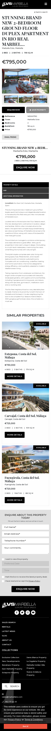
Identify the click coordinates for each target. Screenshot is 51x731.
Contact (6, 644)
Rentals (6, 627)
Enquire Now (25, 167)
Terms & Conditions (34, 719)
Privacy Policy (14, 719)
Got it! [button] (25, 726)
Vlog (4, 636)
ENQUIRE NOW (13, 110)
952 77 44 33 (11, 702)
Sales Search (9, 622)
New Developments (11, 661)
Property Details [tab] (10, 185)
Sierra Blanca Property (36, 657)
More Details (14, 376)
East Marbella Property (12, 669)
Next (42, 80)
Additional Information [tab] (13, 196)
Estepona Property (10, 672)
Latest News (8, 631)
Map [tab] (5, 190)
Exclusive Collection (10, 657)
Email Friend (10, 137)
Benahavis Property (10, 665)
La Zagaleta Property (36, 661)
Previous (10, 80)
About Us (7, 640)
